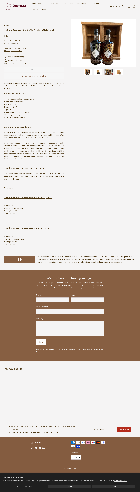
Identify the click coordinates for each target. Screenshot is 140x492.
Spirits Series (96, 3)
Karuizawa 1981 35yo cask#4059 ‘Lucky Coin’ (28, 197)
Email (73, 295)
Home (6, 25)
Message (40, 319)
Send (40, 342)
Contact (35, 9)
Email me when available (34, 76)
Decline (114, 486)
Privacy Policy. (120, 481)
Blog (44, 9)
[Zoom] (103, 43)
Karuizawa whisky (11, 132)
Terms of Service (96, 349)
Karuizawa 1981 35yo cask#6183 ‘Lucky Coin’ (28, 228)
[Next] (134, 72)
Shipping (7, 64)
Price (6, 36)
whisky (14, 159)
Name (38, 295)
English (114, 6)
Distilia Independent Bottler (75, 3)
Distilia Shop (37, 3)
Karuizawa (52, 153)
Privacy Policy (81, 349)
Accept (69, 486)
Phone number (42, 307)
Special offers (54, 3)
